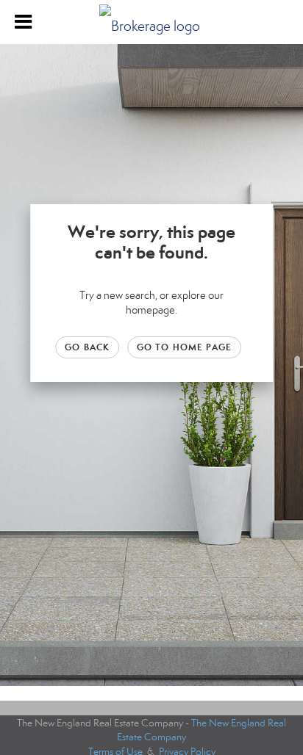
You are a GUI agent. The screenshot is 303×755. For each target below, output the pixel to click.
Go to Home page (184, 347)
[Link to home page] (151, 22)
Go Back (87, 347)
